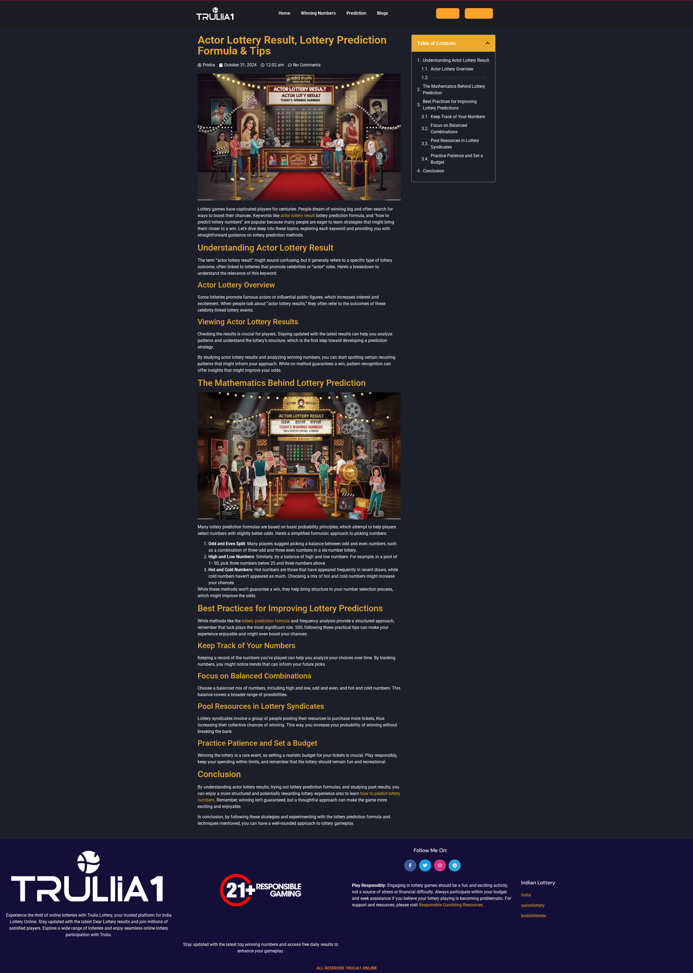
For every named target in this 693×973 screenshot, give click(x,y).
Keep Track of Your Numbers (458, 116)
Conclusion (433, 170)
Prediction (356, 13)
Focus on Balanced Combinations (449, 128)
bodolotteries (533, 915)
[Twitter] (425, 865)
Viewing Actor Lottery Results (458, 77)
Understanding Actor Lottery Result (456, 60)
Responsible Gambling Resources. (451, 904)
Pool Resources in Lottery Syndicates (455, 144)
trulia (526, 894)
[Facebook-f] (410, 865)
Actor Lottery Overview (452, 69)
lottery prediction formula (266, 620)
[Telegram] (455, 865)
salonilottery (533, 905)
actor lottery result (297, 215)
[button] (487, 43)
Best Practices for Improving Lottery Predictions (450, 105)
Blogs (382, 13)
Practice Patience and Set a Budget (457, 159)
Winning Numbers (318, 13)
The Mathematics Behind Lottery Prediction (454, 89)
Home (284, 13)
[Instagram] (440, 865)
